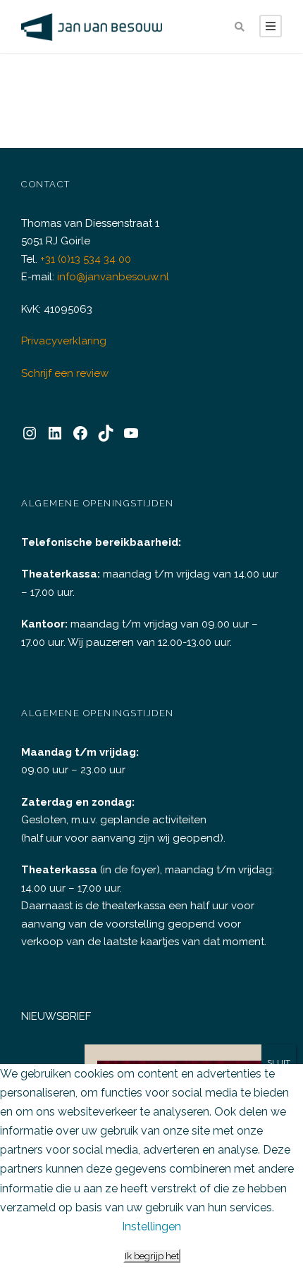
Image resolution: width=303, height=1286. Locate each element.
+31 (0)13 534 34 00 (85, 259)
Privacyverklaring (63, 341)
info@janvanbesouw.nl (113, 276)
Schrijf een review (65, 373)
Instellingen (151, 1226)
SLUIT (278, 1063)
